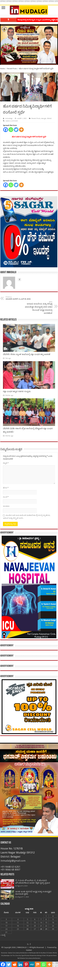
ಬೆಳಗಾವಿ (49, 118)
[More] (21, 129)
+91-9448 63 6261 (10, 866)
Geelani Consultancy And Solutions (18, 953)
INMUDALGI (22, 947)
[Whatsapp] (10, 129)
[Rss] (28, 944)
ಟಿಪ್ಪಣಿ (6, 463)
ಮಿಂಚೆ (6, 497)
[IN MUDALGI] (29, 10)
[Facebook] (5, 129)
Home (2, 69)
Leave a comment (12, 121)
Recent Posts (12, 69)
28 (41, 929)
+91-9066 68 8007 (10, 869)
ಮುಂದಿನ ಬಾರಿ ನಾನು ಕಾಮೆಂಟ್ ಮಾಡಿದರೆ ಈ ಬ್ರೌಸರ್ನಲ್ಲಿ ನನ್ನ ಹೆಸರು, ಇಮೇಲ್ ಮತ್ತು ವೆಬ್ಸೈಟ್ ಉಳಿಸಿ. (26, 516)
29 (46, 929)
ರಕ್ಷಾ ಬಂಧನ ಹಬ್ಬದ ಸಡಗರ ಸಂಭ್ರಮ (17, 391)
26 (27, 929)
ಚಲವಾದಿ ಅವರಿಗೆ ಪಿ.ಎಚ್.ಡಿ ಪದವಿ (18, 298)
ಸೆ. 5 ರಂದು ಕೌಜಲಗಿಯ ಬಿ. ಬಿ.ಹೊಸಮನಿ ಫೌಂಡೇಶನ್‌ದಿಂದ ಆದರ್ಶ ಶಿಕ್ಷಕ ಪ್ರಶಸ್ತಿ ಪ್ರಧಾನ (32, 881)
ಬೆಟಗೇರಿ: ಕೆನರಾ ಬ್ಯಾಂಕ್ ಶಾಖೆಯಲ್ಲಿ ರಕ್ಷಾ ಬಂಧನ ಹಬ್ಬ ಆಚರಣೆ (26, 354)
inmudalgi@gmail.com (13, 860)
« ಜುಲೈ (3, 935)
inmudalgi (8, 118)
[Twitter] (16, 129)
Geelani (29, 950)
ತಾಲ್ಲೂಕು (43, 118)
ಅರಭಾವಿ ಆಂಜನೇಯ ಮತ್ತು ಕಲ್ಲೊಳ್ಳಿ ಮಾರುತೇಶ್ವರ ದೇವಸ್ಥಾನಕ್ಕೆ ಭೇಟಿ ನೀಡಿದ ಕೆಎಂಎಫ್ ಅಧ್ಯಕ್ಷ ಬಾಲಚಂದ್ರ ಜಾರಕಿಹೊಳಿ (38, 307)
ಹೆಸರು (5, 488)
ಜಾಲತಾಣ (6, 506)
